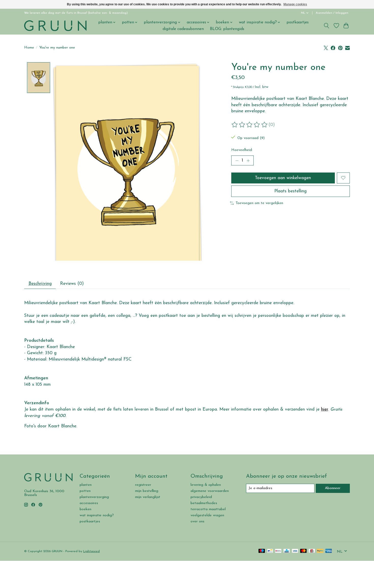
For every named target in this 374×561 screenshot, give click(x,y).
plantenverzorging (94, 497)
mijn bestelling (146, 491)
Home (29, 48)
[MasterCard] (303, 551)
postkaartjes (297, 22)
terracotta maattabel (208, 509)
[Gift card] (312, 551)
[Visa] (295, 551)
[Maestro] (261, 551)
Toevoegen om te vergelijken (259, 203)
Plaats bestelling (290, 191)
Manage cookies (295, 4)
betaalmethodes (204, 503)
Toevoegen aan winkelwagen (283, 178)
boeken (85, 509)
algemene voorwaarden (210, 491)
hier (324, 409)
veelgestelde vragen (207, 515)
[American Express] (328, 551)
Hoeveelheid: (242, 150)
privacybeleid (201, 497)
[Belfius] (278, 551)
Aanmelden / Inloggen (332, 12)
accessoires (89, 503)
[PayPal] (320, 551)
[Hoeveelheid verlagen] (236, 160)
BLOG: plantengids (227, 29)
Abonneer (332, 488)
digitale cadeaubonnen (183, 29)
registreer (143, 485)
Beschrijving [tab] (40, 284)
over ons (197, 521)
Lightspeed (91, 551)
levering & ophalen (206, 485)
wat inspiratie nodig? (97, 515)
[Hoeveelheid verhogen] (248, 160)
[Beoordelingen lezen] (249, 124)
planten (86, 485)
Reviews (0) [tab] (72, 284)
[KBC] (286, 551)
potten (85, 491)
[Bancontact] (270, 551)
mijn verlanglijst (147, 497)
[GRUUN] (55, 26)
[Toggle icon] (326, 25)
